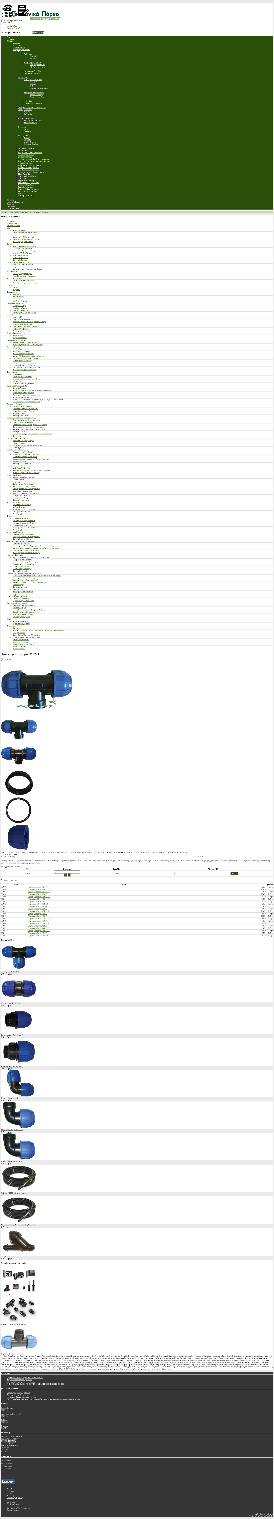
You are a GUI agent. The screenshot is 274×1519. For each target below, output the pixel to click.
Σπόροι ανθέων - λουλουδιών (23, 324)
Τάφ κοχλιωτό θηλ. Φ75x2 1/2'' (39, 892)
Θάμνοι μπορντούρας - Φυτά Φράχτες (25, 233)
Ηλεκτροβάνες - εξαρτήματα (22, 351)
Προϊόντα (11, 212)
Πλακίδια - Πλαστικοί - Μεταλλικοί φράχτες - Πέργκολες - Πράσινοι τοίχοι (38, 630)
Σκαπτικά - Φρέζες (19, 480)
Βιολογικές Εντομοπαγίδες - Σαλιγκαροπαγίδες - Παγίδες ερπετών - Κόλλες (38, 400)
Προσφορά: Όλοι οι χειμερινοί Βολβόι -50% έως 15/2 (25, 1378)
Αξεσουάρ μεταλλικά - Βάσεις (23, 614)
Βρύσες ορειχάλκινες (20, 647)
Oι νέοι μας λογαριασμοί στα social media (21, 1382)
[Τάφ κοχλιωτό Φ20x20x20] (19, 970)
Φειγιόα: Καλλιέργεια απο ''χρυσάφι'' (19, 1380)
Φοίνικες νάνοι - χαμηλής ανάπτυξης (25, 283)
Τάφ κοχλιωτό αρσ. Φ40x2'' (37, 926)
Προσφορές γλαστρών (20, 571)
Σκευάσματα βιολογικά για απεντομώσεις (26, 402)
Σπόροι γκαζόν (18, 317)
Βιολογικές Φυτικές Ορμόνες (23, 397)
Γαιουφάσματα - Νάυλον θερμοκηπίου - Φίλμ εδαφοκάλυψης (33, 546)
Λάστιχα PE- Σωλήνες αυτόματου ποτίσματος (28, 356)
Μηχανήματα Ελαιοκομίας (16, 532)
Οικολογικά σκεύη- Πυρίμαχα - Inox (19, 466)
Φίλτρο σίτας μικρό (7, 1257)
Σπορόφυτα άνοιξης (19, 306)
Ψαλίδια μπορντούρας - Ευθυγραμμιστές (26, 489)
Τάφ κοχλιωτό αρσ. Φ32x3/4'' (38, 936)
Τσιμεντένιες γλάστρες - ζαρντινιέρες (25, 562)
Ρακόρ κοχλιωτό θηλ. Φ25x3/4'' (12, 1035)
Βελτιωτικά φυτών (19, 413)
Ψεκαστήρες (11, 516)
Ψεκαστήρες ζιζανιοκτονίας (22, 525)
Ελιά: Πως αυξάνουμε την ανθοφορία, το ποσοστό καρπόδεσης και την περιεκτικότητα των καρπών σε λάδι (43, 1399)
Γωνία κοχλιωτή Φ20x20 (9, 1098)
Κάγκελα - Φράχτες (19, 608)
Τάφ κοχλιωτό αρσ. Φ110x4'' (38, 906)
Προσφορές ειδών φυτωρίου (22, 464)
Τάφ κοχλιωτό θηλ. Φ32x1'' (37, 902)
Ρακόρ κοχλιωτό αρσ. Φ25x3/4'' (12, 1067)
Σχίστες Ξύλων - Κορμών (21, 498)
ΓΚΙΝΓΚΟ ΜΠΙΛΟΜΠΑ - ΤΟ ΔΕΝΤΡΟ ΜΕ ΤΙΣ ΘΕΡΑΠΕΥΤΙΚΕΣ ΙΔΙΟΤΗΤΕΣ (35, 1384)
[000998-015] (19, 741)
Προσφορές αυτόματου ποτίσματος (25, 370)
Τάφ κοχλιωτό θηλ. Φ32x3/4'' (38, 904)
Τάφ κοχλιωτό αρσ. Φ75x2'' (37, 914)
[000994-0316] (19, 823)
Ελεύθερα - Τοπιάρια (20, 301)
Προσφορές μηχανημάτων (21, 500)
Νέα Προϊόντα (12, 223)
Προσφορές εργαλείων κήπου (23, 592)
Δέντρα (9, 244)
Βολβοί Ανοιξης (18, 335)
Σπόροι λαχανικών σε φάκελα (23, 319)
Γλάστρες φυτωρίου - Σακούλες (23, 452)
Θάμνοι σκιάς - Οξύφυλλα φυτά (23, 237)
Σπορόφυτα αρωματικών (21, 310)
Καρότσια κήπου (18, 589)
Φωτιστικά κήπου (19, 649)
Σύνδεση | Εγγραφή (13, 28)
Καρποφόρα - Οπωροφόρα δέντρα (24, 251)
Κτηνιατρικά (17, 436)
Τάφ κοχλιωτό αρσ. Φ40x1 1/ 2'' (39, 928)
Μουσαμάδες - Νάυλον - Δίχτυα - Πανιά (20, 541)
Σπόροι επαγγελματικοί (20, 329)
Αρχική (3, 212)
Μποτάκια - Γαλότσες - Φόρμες (23, 441)
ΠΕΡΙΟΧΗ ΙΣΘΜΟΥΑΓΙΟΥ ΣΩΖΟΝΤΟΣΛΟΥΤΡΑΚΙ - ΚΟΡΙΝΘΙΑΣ (11, 1443)
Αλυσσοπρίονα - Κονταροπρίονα (24, 477)
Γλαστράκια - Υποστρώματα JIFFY (25, 457)
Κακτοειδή (10, 285)
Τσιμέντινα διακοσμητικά (21, 640)
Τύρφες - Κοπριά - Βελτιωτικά (23, 601)
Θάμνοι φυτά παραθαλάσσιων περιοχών (26, 239)
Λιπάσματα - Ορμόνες (14, 404)
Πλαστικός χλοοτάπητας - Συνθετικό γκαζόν (28, 345)
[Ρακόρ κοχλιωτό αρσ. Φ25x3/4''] (19, 1064)
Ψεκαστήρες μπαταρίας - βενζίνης (24, 523)
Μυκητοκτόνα (17, 374)
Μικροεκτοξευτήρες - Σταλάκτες (24, 365)
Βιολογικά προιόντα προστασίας (23, 393)
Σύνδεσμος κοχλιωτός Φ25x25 (11, 1003)
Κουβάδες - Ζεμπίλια (20, 461)
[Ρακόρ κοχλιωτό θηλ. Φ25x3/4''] (19, 1033)
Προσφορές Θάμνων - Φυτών (23, 242)
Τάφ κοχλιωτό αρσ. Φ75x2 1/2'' (39, 911)
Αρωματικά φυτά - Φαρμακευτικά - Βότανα (27, 269)
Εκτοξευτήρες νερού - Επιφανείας (24, 363)
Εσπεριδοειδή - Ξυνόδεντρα (22, 253)
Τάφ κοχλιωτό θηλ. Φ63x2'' (37, 894)
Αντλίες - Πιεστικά (19, 507)
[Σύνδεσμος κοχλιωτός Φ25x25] (19, 1001)
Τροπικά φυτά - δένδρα (20, 258)
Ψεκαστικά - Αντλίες (14, 502)
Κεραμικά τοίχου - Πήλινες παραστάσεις (26, 637)
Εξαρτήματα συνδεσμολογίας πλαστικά (26, 358)
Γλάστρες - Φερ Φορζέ (15, 555)
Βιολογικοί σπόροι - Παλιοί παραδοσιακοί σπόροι (29, 322)
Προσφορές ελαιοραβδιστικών (23, 539)
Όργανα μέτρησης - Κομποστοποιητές (25, 580)
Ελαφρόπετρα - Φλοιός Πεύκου (23, 644)
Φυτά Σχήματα (12, 292)
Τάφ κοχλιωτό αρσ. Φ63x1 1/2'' (39, 919)
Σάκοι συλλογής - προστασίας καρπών (26, 550)
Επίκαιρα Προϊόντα (13, 226)
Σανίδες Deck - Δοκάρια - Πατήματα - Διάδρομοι (29, 610)
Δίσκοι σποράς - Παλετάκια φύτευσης (25, 454)
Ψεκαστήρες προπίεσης (20, 518)
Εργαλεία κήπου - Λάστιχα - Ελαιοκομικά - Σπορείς (24, 573)
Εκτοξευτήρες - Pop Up (21, 349)
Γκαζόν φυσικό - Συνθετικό (16, 340)
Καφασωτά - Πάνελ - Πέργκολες (24, 605)
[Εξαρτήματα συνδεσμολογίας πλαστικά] (19, 1322)
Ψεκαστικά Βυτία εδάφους (22, 505)
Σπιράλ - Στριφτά (18, 299)
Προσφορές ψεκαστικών (21, 514)
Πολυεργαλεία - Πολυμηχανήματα (24, 486)
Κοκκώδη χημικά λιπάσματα (22, 406)
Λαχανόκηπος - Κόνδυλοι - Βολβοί (25, 313)
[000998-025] (19, 768)
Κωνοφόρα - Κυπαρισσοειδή (22, 249)
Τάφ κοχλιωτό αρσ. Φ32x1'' (37, 933)
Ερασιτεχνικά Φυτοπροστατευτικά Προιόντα (28, 379)
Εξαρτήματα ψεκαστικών (21, 512)
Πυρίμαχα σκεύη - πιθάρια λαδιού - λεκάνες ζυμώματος (31, 470)
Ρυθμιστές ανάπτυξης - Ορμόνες (24, 411)
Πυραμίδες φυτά (18, 297)
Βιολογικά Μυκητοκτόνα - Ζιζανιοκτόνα (26, 395)
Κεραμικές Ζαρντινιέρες (21, 566)
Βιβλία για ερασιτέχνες (20, 621)
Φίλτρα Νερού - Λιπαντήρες (22, 361)
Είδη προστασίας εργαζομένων (17, 438)
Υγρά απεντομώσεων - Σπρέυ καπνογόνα (26, 420)
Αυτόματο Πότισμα (41, 212)
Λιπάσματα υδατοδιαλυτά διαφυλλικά (25, 409)
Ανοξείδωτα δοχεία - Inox (21, 468)
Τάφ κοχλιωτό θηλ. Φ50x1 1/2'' (39, 897)
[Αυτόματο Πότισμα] (19, 1293)
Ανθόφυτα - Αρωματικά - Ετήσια (18, 262)
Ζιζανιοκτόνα (17, 381)
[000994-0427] (19, 850)
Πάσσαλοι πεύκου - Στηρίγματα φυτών (26, 612)
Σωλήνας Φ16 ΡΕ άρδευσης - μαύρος (14, 1193)
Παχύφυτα (16, 290)
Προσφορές (11, 221)
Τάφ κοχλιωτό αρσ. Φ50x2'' (37, 921)
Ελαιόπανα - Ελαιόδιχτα (21, 544)
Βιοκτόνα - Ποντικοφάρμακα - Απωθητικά (21, 418)
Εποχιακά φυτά (18, 267)
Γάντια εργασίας (18, 448)
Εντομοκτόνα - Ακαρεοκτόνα (22, 377)
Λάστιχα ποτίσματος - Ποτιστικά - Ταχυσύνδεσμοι (30, 582)
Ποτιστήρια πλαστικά (20, 587)
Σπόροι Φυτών (12, 315)
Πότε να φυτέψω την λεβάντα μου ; (19, 1393)
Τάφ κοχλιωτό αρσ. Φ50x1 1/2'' (39, 923)
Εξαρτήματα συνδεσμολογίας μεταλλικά (26, 367)
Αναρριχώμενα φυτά (14, 271)
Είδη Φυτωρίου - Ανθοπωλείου (17, 450)
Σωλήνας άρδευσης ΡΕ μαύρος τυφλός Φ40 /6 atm (18, 1225)
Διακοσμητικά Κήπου (14, 626)
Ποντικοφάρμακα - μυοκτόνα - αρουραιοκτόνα (28, 427)
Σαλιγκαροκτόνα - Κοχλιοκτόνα (23, 384)
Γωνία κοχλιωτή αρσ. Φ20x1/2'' (12, 1130)
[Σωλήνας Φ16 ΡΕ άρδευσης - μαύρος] (19, 1191)
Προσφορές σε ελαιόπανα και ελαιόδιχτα (26, 553)
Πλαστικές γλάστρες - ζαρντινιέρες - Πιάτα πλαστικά (31, 557)
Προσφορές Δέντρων (20, 260)
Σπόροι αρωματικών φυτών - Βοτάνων (26, 326)
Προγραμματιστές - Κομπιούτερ (23, 354)
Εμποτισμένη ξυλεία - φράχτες (17, 603)
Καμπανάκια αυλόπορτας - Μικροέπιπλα (26, 635)
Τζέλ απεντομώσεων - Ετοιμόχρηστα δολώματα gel (30, 425)
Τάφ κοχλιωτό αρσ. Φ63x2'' (37, 916)
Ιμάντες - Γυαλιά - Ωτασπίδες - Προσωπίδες (28, 445)
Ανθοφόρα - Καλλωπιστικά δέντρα (24, 246)
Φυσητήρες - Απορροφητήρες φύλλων (26, 493)
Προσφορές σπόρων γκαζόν (22, 331)
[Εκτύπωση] (6, 659)
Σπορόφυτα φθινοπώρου (21, 308)
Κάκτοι (15, 287)
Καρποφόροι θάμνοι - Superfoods (24, 235)
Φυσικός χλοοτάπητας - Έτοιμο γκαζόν (26, 342)
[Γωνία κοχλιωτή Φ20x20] (19, 1096)
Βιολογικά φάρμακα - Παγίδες (17, 386)
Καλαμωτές (17, 628)
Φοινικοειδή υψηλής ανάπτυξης (23, 281)
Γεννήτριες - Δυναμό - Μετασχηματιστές (26, 537)
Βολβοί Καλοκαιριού (20, 338)
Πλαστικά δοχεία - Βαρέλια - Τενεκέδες (26, 473)
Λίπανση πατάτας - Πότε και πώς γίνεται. (21, 1395)
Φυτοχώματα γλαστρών (21, 598)
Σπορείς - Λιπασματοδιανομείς (23, 594)
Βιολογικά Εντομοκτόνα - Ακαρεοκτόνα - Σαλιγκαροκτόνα (32, 390)
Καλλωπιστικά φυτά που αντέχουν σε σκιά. (21, 1397)
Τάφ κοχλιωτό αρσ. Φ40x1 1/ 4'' (39, 931)
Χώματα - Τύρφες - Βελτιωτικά (17, 596)
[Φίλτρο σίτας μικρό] (19, 1254)
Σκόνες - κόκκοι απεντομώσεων (23, 422)
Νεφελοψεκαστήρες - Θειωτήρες (24, 509)
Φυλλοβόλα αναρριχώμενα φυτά (24, 276)
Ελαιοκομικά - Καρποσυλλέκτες (24, 578)
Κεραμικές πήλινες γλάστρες (22, 560)
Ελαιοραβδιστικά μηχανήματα (23, 534)
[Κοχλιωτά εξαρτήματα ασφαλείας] (19, 1352)
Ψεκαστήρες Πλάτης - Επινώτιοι (24, 521)
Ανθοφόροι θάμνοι (19, 230)
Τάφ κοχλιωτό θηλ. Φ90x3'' (37, 889)
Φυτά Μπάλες (17, 294)
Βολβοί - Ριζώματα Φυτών (16, 333)
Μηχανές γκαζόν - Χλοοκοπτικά (24, 482)
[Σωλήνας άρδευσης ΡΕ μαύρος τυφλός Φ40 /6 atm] (19, 1223)
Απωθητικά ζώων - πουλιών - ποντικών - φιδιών (29, 429)
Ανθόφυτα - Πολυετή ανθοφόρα (23, 265)
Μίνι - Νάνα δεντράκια (20, 255)
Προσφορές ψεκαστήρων (21, 530)
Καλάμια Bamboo (19, 633)
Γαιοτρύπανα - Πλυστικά (21, 496)
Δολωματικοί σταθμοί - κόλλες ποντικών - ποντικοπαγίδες (32, 434)
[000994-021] (19, 796)
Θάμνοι (9, 228)
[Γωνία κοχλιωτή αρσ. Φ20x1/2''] (19, 1128)
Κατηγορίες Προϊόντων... (24, 212)
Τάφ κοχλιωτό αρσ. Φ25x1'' (37, 887)
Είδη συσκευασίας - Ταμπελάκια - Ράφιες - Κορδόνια (31, 459)
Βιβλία (9, 619)
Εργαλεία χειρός (18, 585)
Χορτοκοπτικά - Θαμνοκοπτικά (23, 484)
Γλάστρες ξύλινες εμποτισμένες (23, 564)
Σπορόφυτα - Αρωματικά (15, 303)
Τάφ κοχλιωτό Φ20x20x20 (10, 972)
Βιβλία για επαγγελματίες (21, 624)
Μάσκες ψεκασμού (19, 443)
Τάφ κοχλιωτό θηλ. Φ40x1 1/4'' (39, 899)
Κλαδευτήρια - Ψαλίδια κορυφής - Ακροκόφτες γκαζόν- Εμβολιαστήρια (37, 576)
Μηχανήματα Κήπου (14, 475)
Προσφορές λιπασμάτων (21, 416)
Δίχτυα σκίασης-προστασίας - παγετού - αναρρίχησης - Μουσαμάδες (36, 548)
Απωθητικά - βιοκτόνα (20, 432)
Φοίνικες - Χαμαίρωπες (15, 278)
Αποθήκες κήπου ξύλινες (21, 617)
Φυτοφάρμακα (12, 372)
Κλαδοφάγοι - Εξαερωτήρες (22, 491)
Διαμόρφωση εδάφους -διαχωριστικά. (25, 642)
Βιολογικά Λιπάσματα (20, 388)
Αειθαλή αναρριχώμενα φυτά (22, 274)
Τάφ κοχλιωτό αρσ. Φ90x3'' (37, 909)
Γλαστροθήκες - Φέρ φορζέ (22, 569)
